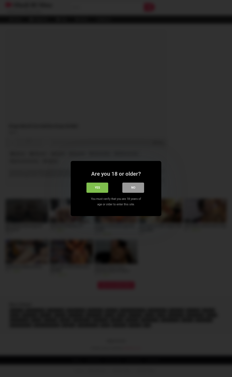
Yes (97, 187)
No (133, 187)
